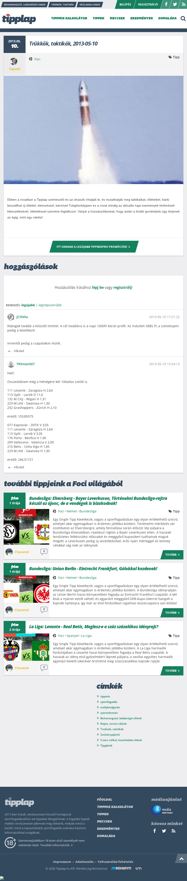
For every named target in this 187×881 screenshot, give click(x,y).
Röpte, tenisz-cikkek (113, 724)
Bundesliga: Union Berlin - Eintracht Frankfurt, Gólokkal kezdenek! (93, 569)
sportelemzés (109, 713)
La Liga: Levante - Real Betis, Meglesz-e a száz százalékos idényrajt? (93, 627)
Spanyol (73, 635)
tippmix (105, 696)
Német (72, 511)
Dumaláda (106, 836)
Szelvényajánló (110, 735)
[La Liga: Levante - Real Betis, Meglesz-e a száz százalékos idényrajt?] (26, 647)
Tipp (176, 57)
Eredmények (108, 829)
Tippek (103, 814)
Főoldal (104, 800)
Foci (37, 59)
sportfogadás (108, 702)
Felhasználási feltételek (115, 862)
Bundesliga (87, 511)
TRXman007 (25, 364)
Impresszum (62, 862)
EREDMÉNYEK (141, 18)
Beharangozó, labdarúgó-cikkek (121, 718)
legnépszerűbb (50, 305)
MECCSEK (117, 18)
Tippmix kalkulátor (115, 807)
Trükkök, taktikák (112, 729)
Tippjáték (106, 745)
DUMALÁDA (167, 18)
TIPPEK (98, 18)
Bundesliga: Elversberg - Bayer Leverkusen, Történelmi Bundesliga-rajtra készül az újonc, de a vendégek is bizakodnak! (98, 500)
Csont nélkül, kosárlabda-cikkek (121, 740)
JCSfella (22, 317)
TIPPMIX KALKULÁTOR (69, 18)
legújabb (28, 305)
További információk (55, 845)
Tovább (171, 555)
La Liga (86, 635)
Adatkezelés (84, 862)
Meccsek (104, 821)
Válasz (19, 351)
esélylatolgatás (110, 707)
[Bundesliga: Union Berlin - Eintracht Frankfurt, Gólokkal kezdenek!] (26, 589)
